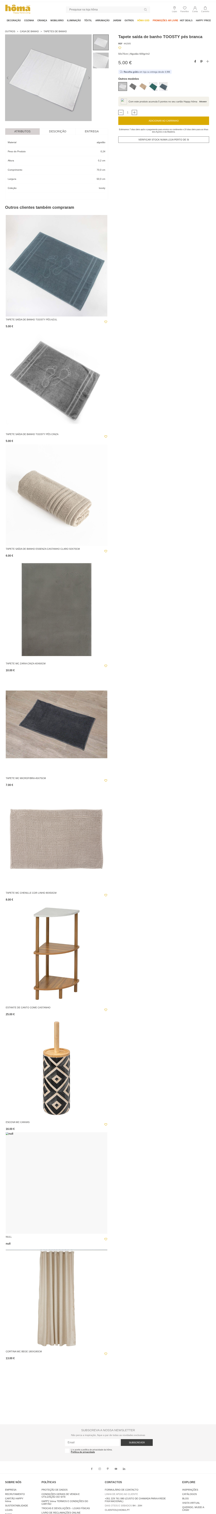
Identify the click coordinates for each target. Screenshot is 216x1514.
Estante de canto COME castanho (28, 1007)
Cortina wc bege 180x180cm (24, 1351)
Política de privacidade (83, 1452)
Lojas (8, 1510)
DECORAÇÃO (14, 20)
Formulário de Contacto (121, 1489)
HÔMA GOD (143, 20)
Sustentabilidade (16, 1505)
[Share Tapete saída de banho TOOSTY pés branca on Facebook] (195, 61)
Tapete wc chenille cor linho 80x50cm (31, 892)
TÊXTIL (88, 20)
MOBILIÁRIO (57, 20)
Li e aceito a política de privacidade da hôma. (91, 1450)
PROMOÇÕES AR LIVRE (165, 20)
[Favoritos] (119, 48)
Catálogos (189, 1494)
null (9, 1236)
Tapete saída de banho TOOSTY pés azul (31, 319)
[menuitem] (13, 20)
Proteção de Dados (55, 1489)
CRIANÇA (42, 20)
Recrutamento (15, 1494)
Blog (185, 1498)
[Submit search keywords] (145, 9)
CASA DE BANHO (29, 31)
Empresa (10, 1489)
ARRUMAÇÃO (102, 20)
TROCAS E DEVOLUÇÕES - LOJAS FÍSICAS (66, 1508)
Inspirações (190, 1489)
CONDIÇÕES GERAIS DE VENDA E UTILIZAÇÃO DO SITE (61, 1495)
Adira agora (203, 101)
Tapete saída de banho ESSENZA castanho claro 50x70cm (43, 548)
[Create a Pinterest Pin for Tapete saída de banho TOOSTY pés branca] (201, 61)
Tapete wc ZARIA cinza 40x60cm (26, 663)
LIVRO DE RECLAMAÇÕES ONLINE (61, 1512)
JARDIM (117, 20)
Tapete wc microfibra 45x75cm (26, 778)
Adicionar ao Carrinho (164, 120)
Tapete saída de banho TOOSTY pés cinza (32, 434)
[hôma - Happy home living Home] (17, 13)
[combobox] (108, 9)
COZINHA (29, 20)
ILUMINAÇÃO (74, 20)
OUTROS (129, 20)
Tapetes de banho (55, 31)
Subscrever (137, 1442)
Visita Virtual (191, 1503)
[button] (195, 9)
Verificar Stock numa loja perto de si (163, 139)
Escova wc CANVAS (18, 1122)
